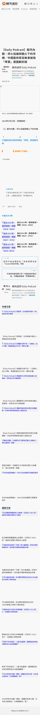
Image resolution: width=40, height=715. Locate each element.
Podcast (24, 9)
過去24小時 (5, 9)
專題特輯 (33, 9)
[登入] (34, 4)
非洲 (20, 207)
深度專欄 (15, 9)
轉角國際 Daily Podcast (24, 67)
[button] (25, 4)
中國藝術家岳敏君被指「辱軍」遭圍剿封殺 (20, 142)
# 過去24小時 (7, 215)
